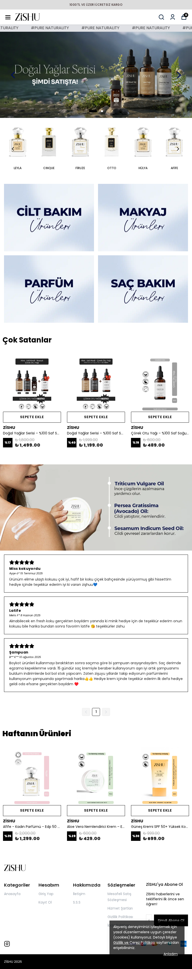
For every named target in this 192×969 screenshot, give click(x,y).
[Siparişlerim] (173, 17)
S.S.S (76, 902)
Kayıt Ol (45, 902)
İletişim (79, 893)
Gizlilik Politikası (120, 916)
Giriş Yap (46, 893)
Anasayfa (12, 893)
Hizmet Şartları (120, 908)
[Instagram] (7, 944)
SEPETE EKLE (32, 416)
